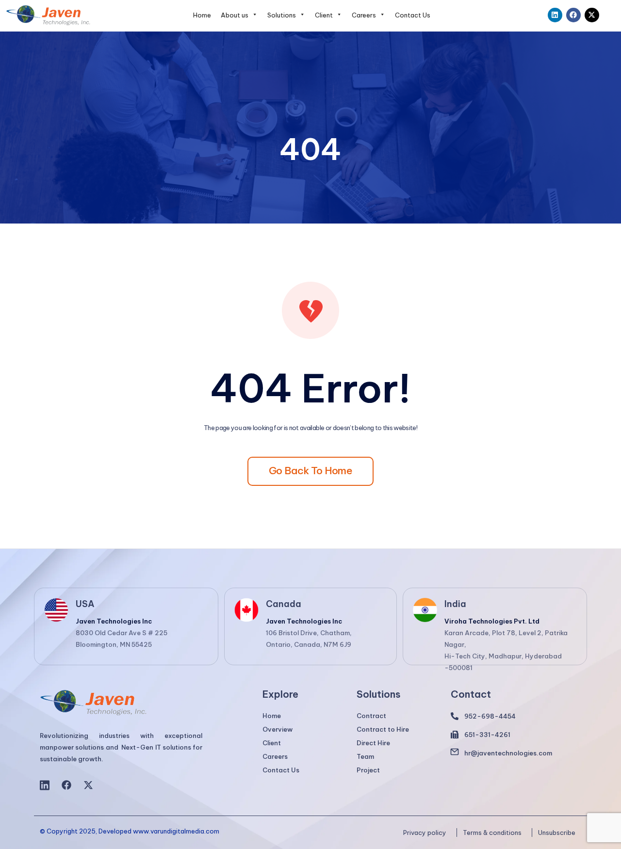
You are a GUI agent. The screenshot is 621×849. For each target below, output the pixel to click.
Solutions (281, 15)
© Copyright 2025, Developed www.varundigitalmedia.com (129, 831)
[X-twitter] (592, 15)
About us (234, 15)
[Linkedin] (555, 15)
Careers (364, 15)
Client (324, 15)
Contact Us (412, 15)
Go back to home (310, 470)
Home (202, 15)
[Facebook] (573, 15)
